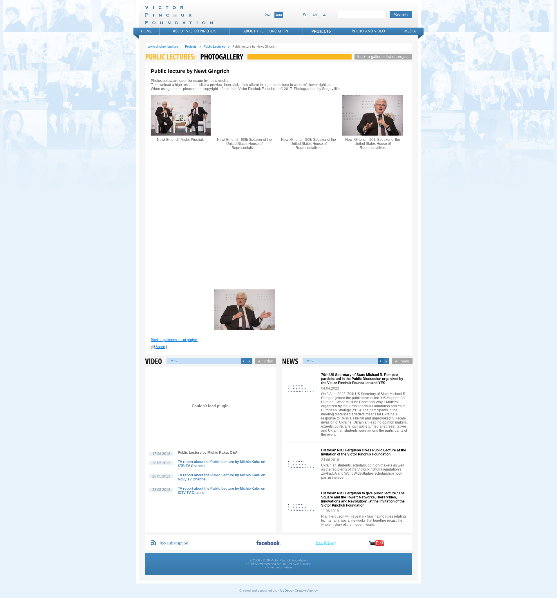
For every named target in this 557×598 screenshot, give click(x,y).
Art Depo (286, 590)
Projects (191, 46)
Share (160, 347)
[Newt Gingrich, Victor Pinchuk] (180, 115)
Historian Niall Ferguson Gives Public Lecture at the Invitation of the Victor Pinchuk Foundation (363, 452)
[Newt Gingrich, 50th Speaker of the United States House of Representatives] (244, 115)
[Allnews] (401, 361)
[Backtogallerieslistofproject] (382, 57)
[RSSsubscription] (174, 543)
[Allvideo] (264, 361)
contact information (278, 567)
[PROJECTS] (321, 31)
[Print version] (153, 347)
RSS (173, 361)
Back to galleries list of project (174, 340)
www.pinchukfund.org (163, 46)
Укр (268, 14)
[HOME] (146, 31)
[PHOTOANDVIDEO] (368, 31)
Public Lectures (214, 46)
